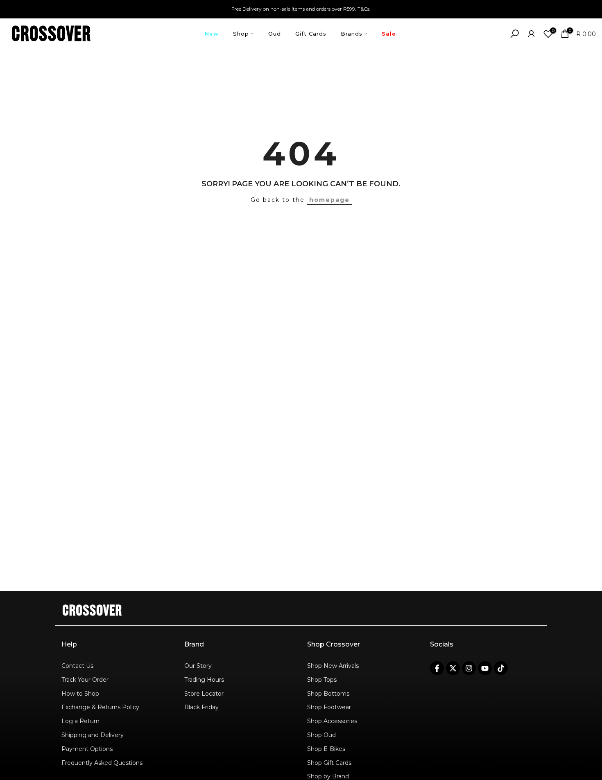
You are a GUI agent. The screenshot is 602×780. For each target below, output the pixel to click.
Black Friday (201, 707)
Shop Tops (322, 679)
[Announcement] (301, 9)
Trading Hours (204, 679)
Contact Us (77, 665)
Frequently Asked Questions (102, 762)
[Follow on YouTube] (485, 668)
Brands (351, 33)
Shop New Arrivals (333, 665)
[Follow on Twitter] (453, 668)
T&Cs (363, 9)
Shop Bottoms (328, 693)
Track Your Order (85, 679)
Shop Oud (321, 735)
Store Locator (204, 693)
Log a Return (80, 721)
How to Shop (80, 693)
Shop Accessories (332, 721)
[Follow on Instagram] (469, 668)
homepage (329, 199)
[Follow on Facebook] (437, 668)
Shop (241, 33)
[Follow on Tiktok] (501, 668)
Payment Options (87, 749)
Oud (274, 33)
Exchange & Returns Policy (100, 707)
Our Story (198, 665)
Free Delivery (246, 9)
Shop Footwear (329, 707)
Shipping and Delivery (92, 735)
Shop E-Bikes (326, 749)
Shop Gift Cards (329, 762)
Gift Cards (310, 33)
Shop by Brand (328, 776)
